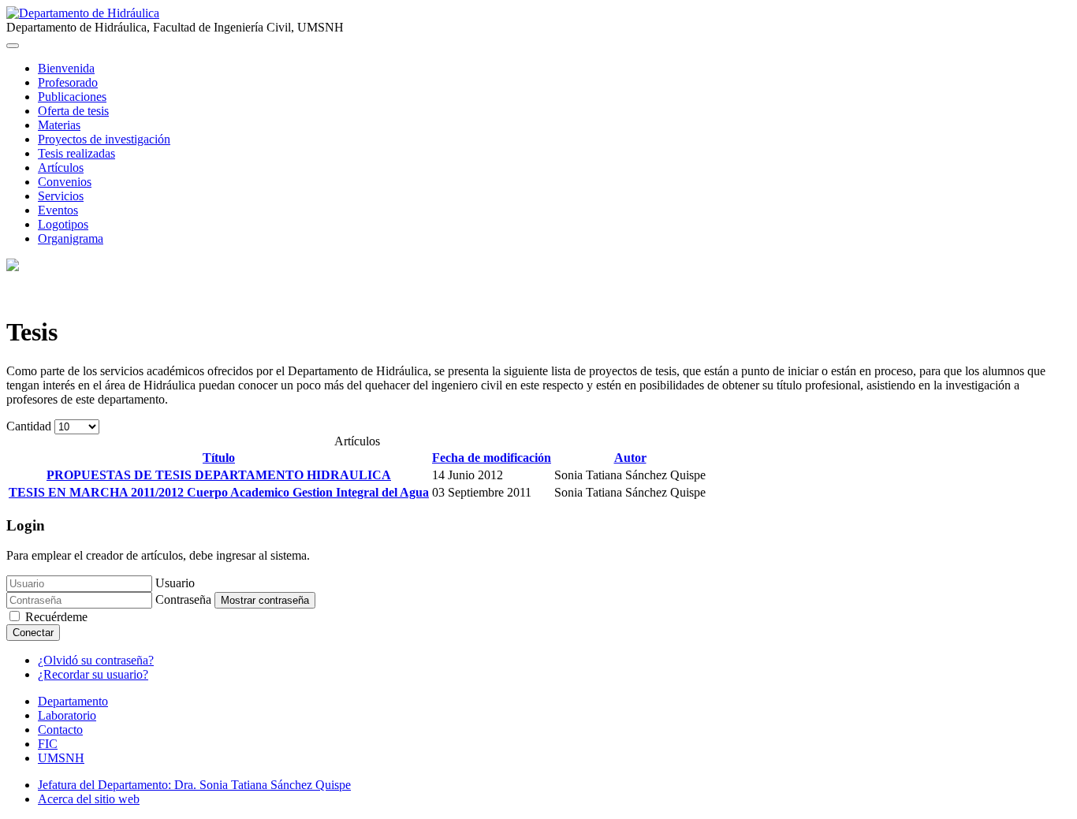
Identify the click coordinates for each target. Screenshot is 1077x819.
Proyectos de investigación (104, 139)
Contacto (60, 729)
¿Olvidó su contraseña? (96, 660)
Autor (630, 457)
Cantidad (30, 426)
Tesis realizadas (76, 153)
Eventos (58, 210)
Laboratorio (67, 715)
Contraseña (183, 599)
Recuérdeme (56, 617)
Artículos (61, 167)
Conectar (33, 632)
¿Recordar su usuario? (93, 674)
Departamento (73, 701)
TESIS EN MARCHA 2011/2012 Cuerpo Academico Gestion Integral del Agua (219, 492)
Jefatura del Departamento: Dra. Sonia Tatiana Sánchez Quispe (194, 784)
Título (219, 457)
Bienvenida (66, 68)
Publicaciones (72, 96)
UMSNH (61, 758)
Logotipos (63, 224)
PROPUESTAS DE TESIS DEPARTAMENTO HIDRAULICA (219, 475)
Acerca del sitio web (89, 799)
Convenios (64, 181)
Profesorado (68, 82)
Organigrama (70, 238)
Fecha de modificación (491, 457)
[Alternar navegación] (12, 45)
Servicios (61, 196)
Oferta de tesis (73, 110)
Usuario (175, 583)
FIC (48, 743)
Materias (59, 125)
